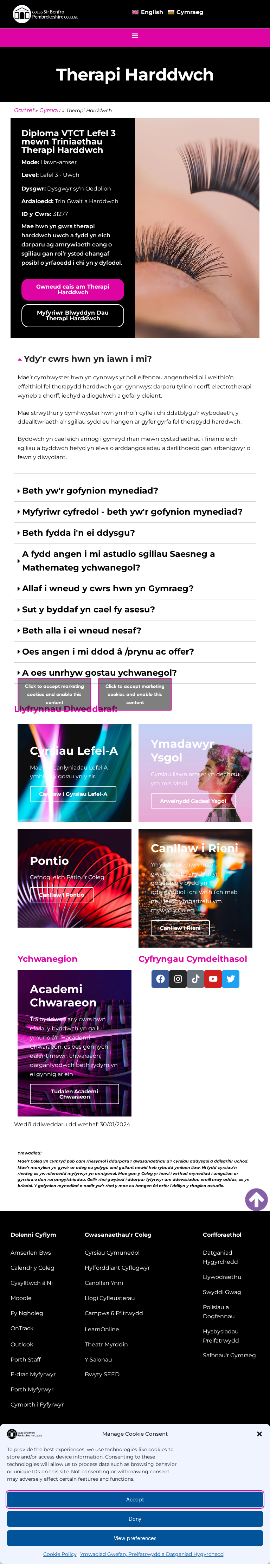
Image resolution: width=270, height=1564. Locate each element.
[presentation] (135, 411)
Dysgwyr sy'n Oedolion (79, 188)
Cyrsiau (50, 110)
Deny (135, 1519)
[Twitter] (230, 979)
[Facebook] (160, 979)
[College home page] (46, 14)
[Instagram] (178, 979)
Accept (135, 1500)
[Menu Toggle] (135, 35)
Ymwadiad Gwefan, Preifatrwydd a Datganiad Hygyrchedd (152, 1554)
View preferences (135, 1538)
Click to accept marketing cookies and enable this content (54, 694)
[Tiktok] (195, 979)
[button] (259, 1433)
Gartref (24, 110)
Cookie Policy (60, 1554)
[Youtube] (213, 979)
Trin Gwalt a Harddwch (86, 201)
